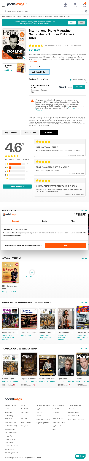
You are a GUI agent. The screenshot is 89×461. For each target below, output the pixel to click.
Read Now (8, 70)
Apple (39, 409)
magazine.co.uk (73, 416)
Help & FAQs (25, 409)
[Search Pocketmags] (4, 11)
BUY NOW (79, 87)
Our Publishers (10, 429)
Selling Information (58, 422)
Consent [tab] (15, 221)
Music (20, 16)
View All (84, 210)
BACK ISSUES (9, 210)
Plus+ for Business (11, 432)
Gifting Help (25, 426)
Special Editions (11, 258)
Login (54, 429)
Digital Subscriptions (9, 16)
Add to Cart (11, 292)
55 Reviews (50, 46)
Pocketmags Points (43, 419)
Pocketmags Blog (11, 425)
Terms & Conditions (11, 446)
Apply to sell (56, 426)
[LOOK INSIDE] (13, 58)
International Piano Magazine (42, 16)
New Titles (8, 412)
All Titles (8, 409)
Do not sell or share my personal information (23, 245)
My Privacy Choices (11, 453)
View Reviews (17, 186)
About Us (71, 409)
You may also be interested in (19, 349)
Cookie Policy (9, 449)
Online (39, 416)
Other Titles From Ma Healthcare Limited (26, 302)
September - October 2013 (63, 16)
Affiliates (55, 412)
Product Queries (58, 409)
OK (65, 245)
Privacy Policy (9, 436)
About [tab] (73, 221)
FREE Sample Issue (10, 286)
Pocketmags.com (74, 412)
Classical (27, 16)
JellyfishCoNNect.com (75, 419)
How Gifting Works (27, 422)
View (4, 292)
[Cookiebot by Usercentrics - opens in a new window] (76, 214)
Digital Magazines (43, 423)
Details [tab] (44, 221)
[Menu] (3, 4)
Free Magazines (10, 422)
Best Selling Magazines (9, 417)
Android (39, 412)
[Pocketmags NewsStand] (15, 4)
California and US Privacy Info (10, 441)
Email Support (25, 412)
